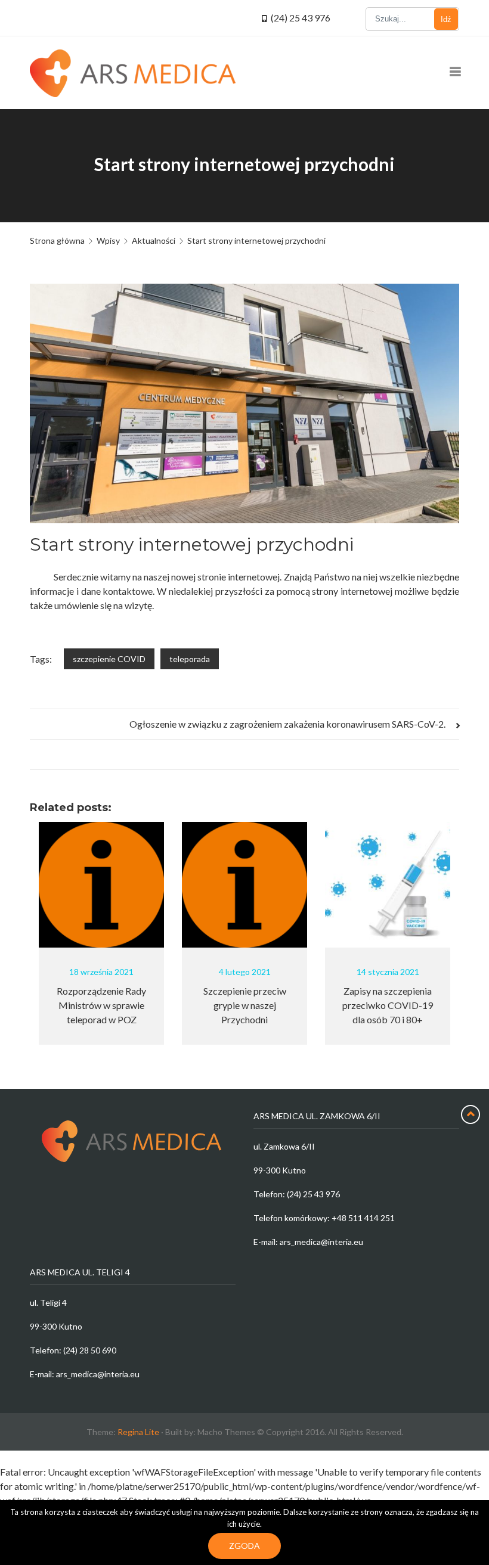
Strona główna (57, 240)
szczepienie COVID (109, 659)
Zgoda (244, 1546)
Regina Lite (138, 1432)
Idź (446, 19)
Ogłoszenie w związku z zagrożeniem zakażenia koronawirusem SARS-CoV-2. (288, 723)
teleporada (189, 659)
